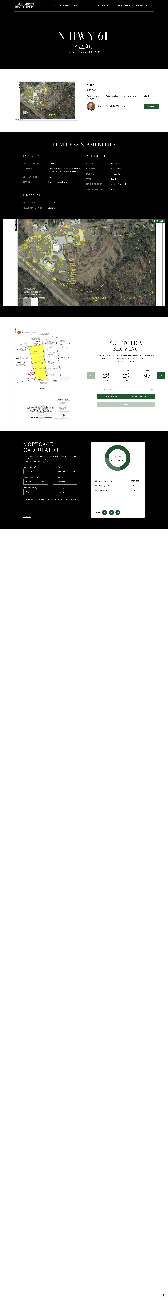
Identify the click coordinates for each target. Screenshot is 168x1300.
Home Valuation (123, 6)
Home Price (28, 467)
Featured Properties (100, 6)
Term (55, 467)
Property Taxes (104, 486)
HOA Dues (57, 488)
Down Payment (29, 477)
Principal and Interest (106, 481)
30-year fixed (61, 471)
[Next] (161, 375)
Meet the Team (61, 6)
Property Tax (58, 477)
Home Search (79, 6)
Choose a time (105, 389)
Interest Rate (28, 488)
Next (34, 302)
